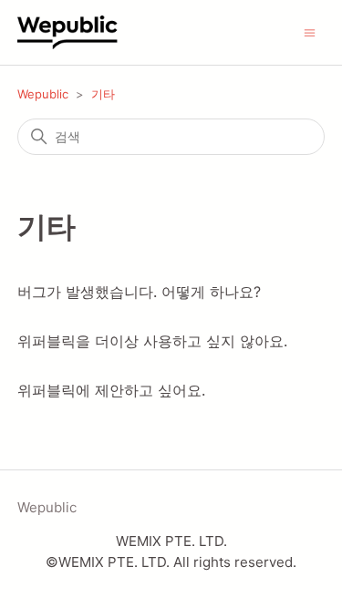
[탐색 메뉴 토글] (310, 31)
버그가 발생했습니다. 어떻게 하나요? (139, 292)
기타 (103, 94)
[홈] (84, 32)
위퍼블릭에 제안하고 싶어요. (111, 390)
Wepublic (42, 94)
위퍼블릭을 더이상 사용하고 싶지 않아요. (152, 341)
